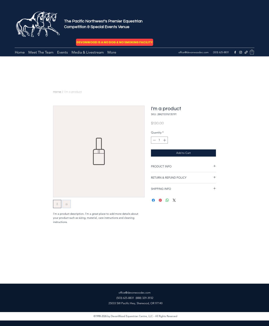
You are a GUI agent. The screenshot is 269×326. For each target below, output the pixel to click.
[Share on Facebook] (153, 200)
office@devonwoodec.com (193, 52)
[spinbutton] (159, 140)
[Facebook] (235, 52)
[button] (252, 52)
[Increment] (164, 140)
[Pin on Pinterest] (160, 200)
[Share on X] (174, 200)
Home (57, 92)
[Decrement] (154, 140)
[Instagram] (240, 52)
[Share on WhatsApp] (167, 200)
